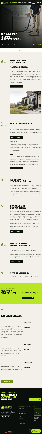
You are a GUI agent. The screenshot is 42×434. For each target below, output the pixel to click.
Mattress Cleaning (33, 50)
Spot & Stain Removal (22, 420)
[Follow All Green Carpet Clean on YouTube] (8, 416)
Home (19, 2)
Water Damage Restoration (23, 425)
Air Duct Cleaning (16, 50)
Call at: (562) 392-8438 (15, 86)
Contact (39, 2)
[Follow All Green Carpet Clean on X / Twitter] (5, 416)
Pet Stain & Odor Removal (23, 415)
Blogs (29, 2)
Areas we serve (3, 53)
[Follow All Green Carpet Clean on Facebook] (2, 416)
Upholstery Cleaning (22, 423)
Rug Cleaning (21, 416)
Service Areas (33, 3)
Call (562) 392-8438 (35, 44)
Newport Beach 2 (10, 53)
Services (24, 2)
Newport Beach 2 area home (37, 418)
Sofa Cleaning (21, 418)
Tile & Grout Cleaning (22, 421)
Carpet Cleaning (25, 50)
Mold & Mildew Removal (22, 413)
